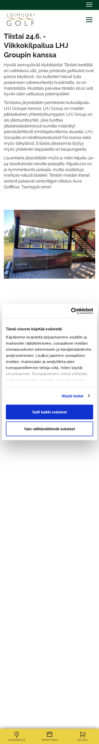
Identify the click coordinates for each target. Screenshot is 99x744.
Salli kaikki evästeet (49, 412)
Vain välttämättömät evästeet (49, 428)
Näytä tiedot (72, 396)
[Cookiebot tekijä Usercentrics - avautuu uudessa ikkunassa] (71, 311)
